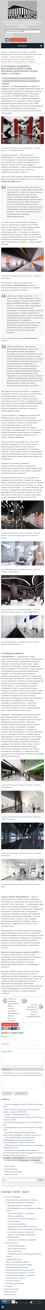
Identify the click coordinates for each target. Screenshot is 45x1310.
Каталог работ (9, 1166)
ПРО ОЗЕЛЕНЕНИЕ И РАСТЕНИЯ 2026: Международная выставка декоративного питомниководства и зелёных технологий (19, 1140)
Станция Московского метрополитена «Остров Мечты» (21, 81)
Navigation (22, 46)
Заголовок (5, 1044)
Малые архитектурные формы (17, 1262)
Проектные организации (13, 1172)
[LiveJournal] (15, 1028)
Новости (6, 84)
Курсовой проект (10, 1292)
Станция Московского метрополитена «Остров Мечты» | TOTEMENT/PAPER (33, 1011)
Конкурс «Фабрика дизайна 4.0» (17, 1114)
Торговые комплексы (16, 1216)
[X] (12, 1028)
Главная (4, 52)
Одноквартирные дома (16, 1246)
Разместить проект (11, 1174)
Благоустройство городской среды (19, 1265)
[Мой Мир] (9, 1028)
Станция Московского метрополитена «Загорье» (19, 78)
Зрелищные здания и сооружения (21, 1213)
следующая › (24, 1160)
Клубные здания (14, 1221)
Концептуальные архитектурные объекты (21, 1200)
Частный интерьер (13, 1281)
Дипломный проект (11, 1289)
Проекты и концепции (12, 1197)
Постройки (8, 1286)
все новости (39, 1163)
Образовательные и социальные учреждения (25, 1229)
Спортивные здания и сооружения (21, 1232)
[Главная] (22, 18)
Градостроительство (13, 1259)
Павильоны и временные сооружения (22, 1240)
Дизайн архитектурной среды (17, 1267)
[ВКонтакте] (2, 1028)
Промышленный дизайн (15, 1283)
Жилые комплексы (15, 1251)
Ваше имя (5, 1036)
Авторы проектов (10, 1169)
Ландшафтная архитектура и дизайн (20, 1270)
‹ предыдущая (18, 1158)
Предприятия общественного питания (22, 1227)
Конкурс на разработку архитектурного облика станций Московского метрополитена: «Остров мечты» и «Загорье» (13, 1010)
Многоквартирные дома (17, 1248)
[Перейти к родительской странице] (24, 1000)
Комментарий (7, 1051)
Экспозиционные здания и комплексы (22, 1219)
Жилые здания (11, 1243)
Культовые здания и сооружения (20, 1205)
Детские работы (10, 1294)
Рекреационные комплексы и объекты (20, 1273)
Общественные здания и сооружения (20, 1202)
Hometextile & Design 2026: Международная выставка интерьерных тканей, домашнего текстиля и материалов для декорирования (23, 1152)
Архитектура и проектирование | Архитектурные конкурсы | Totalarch (22, 24)
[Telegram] (18, 1028)
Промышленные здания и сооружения (20, 1275)
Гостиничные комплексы (17, 1224)
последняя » (36, 1160)
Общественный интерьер (15, 1278)
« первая (7, 1158)
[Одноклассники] (5, 1028)
